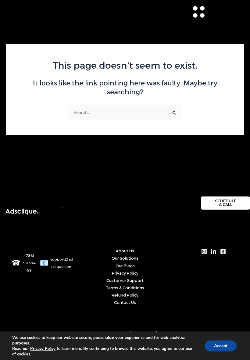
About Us (125, 251)
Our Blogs (125, 266)
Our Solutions (125, 258)
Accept (220, 346)
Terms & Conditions (125, 288)
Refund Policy (125, 295)
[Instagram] (204, 251)
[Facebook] (223, 251)
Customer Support (125, 280)
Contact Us (125, 302)
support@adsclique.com (61, 263)
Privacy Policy (125, 273)
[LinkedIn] (213, 251)
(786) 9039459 (29, 263)
